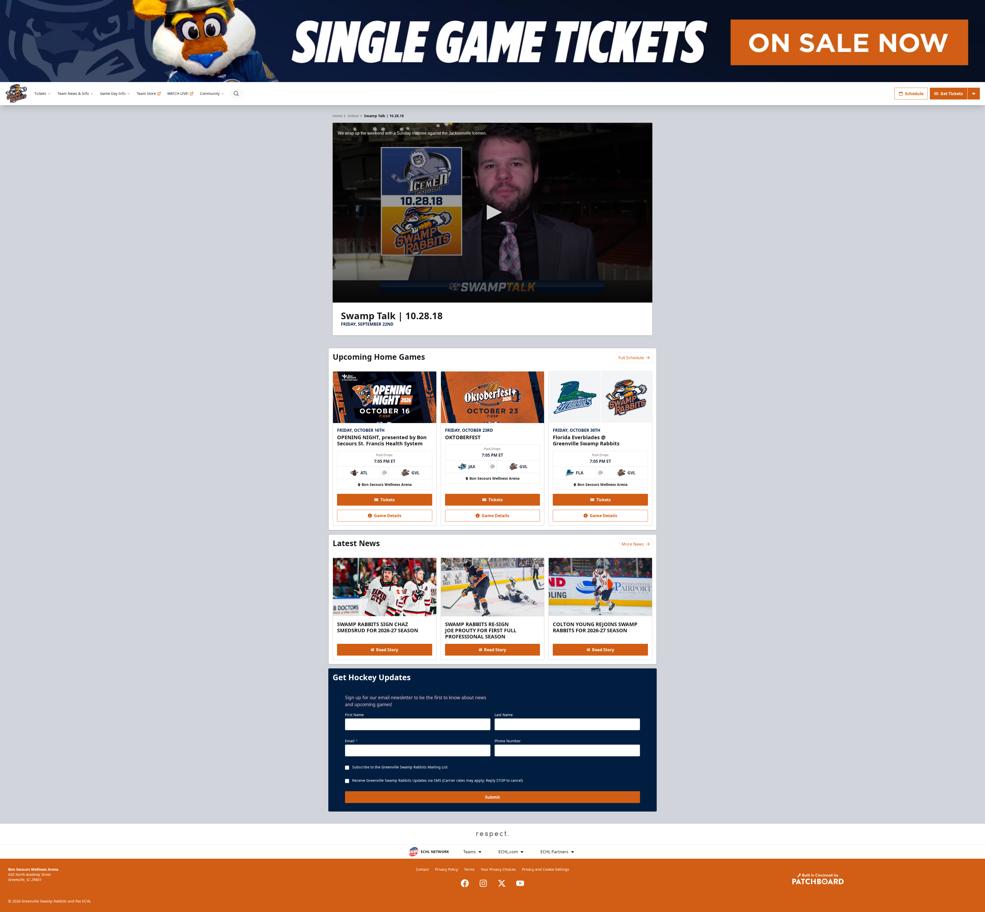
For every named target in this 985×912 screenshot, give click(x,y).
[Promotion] (492, 41)
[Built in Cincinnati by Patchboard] (818, 878)
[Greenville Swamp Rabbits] (16, 93)
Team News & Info (73, 93)
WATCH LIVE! (178, 93)
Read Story (387, 650)
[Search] (236, 93)
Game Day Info (112, 93)
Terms (469, 869)
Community (210, 93)
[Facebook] (465, 883)
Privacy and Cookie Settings (545, 869)
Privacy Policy (446, 869)
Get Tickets (951, 93)
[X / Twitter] (502, 883)
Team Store (146, 93)
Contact (422, 869)
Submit (492, 797)
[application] (492, 213)
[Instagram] (483, 883)
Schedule (914, 93)
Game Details (387, 515)
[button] (492, 212)
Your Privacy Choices (498, 869)
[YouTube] (520, 883)
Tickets (40, 93)
